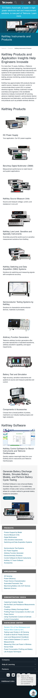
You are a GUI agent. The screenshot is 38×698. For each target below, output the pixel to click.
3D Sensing (8, 576)
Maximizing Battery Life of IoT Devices (17, 586)
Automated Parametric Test (13, 583)
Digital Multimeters (10, 537)
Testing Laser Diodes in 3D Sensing (16, 632)
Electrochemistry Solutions (13, 555)
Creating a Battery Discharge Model (16, 609)
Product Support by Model (13, 532)
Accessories (8, 563)
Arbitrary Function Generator (13, 553)
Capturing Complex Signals (13, 602)
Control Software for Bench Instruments (17, 558)
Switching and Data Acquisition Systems (18, 542)
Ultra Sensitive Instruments (13, 540)
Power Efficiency (10, 578)
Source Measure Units (11, 535)
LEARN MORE (9, 498)
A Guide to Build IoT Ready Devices (16, 634)
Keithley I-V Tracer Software (13, 560)
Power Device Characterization (15, 581)
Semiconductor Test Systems (14, 548)
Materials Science (10, 588)
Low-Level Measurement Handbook (16, 637)
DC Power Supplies (11, 550)
